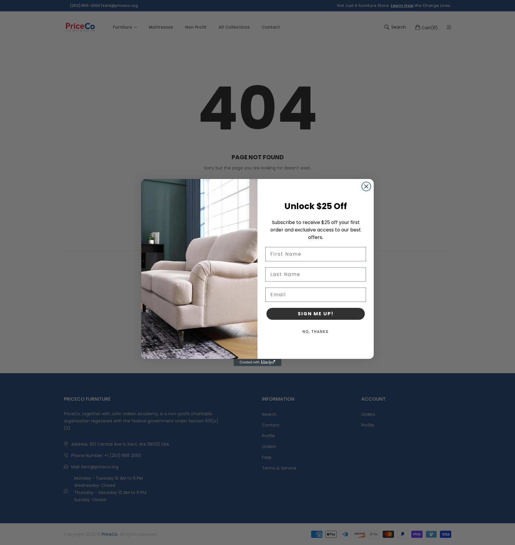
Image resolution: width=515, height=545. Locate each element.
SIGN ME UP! (316, 313)
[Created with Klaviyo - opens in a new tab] (257, 362)
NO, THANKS (316, 331)
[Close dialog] (366, 186)
